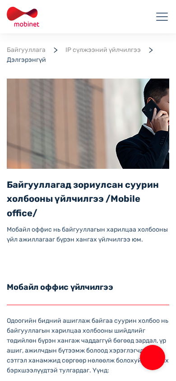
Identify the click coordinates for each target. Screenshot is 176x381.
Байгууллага (26, 50)
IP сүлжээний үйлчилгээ (103, 50)
